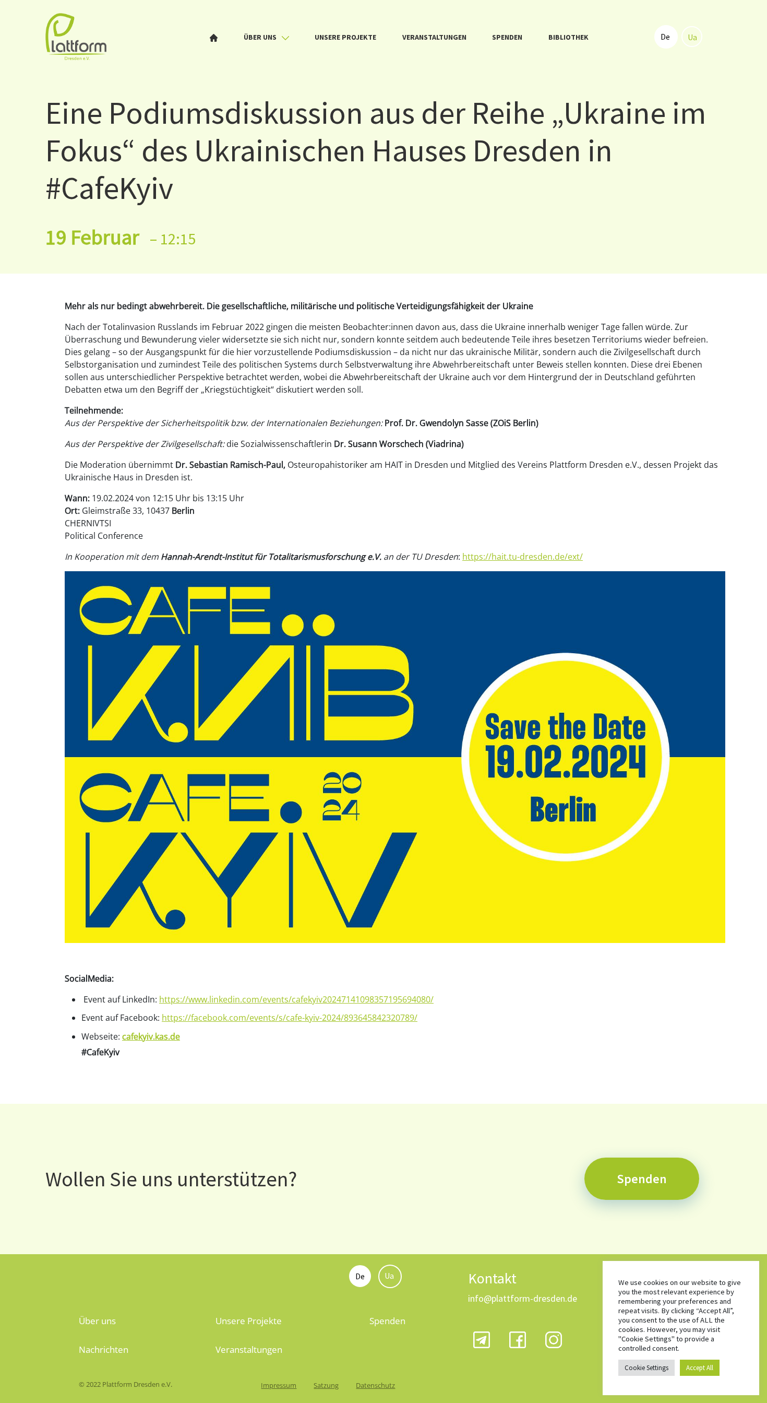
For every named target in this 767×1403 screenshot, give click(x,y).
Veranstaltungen (434, 37)
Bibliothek (568, 37)
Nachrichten (103, 1349)
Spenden (507, 37)
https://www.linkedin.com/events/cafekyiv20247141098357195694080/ (296, 999)
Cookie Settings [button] (646, 1367)
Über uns (261, 37)
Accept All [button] (699, 1367)
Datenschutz (375, 1385)
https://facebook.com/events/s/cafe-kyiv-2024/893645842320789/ (289, 1017)
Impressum (278, 1385)
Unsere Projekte (345, 37)
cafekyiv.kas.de (151, 1036)
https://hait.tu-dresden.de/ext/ (522, 556)
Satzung (326, 1385)
